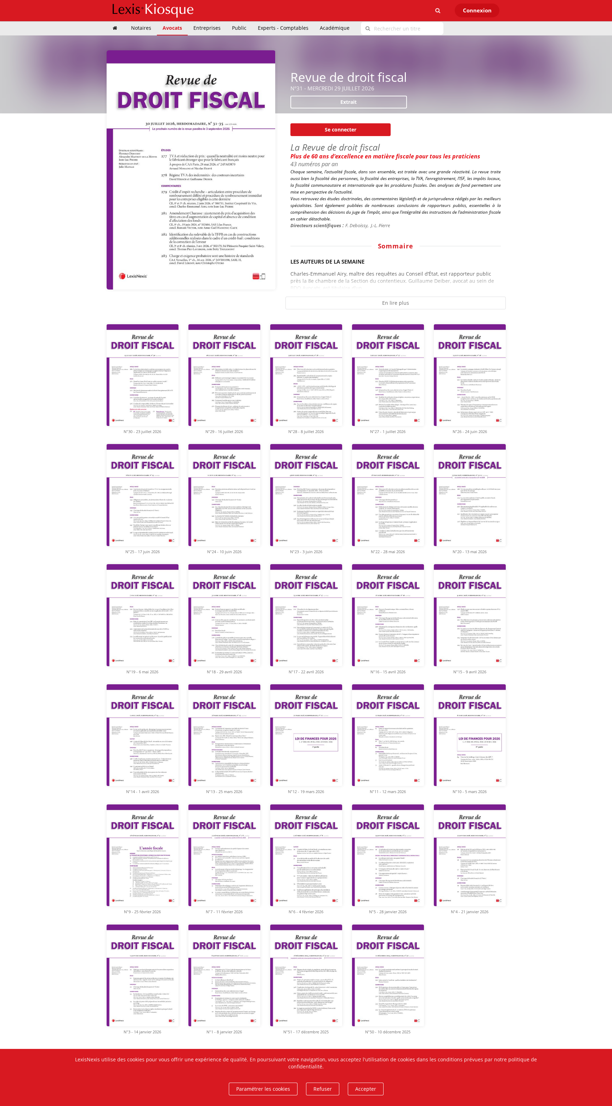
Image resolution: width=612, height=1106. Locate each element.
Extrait (348, 102)
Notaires (141, 27)
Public (239, 27)
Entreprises (207, 27)
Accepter (365, 1088)
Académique (335, 27)
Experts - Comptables (283, 27)
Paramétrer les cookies (263, 1088)
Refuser (322, 1088)
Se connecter (340, 129)
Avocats (172, 27)
